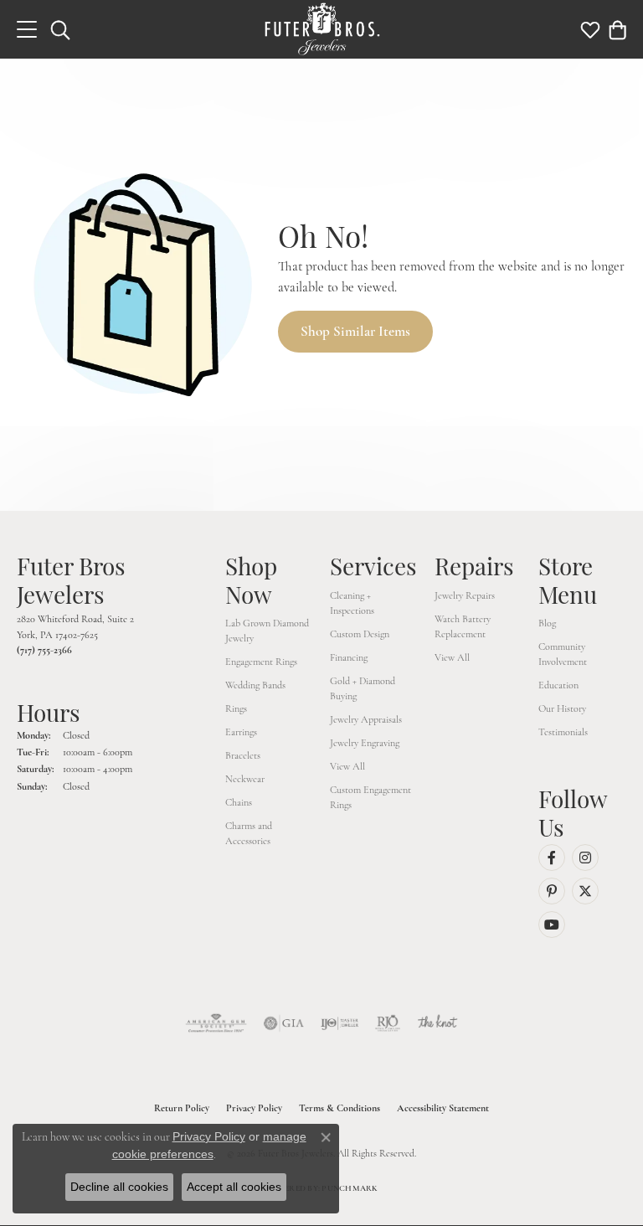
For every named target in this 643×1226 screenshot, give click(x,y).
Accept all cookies (234, 1186)
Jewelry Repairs (465, 595)
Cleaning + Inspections (352, 603)
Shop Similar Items (355, 331)
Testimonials (563, 732)
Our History (562, 708)
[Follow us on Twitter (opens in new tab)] (585, 891)
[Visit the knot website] (437, 1023)
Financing (349, 657)
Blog (547, 623)
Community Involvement (562, 654)
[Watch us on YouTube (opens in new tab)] (551, 924)
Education (558, 685)
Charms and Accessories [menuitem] (248, 833)
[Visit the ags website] (216, 1023)
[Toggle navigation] (27, 29)
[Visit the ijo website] (339, 1023)
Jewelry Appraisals (366, 719)
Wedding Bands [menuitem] (255, 685)
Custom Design (359, 634)
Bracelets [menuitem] (242, 755)
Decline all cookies (119, 1186)
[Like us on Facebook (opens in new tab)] (551, 857)
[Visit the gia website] (284, 1023)
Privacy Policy (254, 1108)
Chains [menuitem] (238, 802)
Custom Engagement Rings (370, 797)
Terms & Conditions (339, 1108)
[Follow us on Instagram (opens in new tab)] (585, 857)
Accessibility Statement (443, 1108)
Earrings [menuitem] (241, 732)
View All (347, 766)
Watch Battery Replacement (463, 626)
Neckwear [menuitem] (245, 779)
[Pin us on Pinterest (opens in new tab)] (551, 891)
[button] (60, 29)
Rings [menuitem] (236, 708)
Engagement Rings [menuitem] (261, 661)
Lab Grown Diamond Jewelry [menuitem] (267, 630)
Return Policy (181, 1108)
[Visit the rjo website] (387, 1023)
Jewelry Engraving (364, 743)
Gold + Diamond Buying (362, 688)
